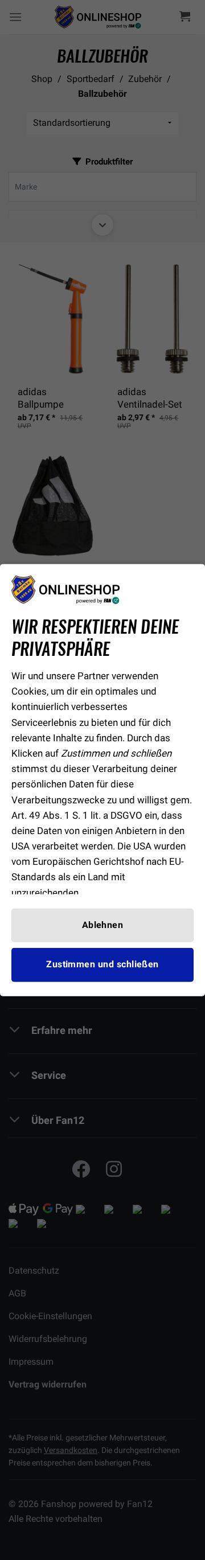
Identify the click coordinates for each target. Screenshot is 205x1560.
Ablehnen (103, 925)
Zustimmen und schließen (102, 964)
